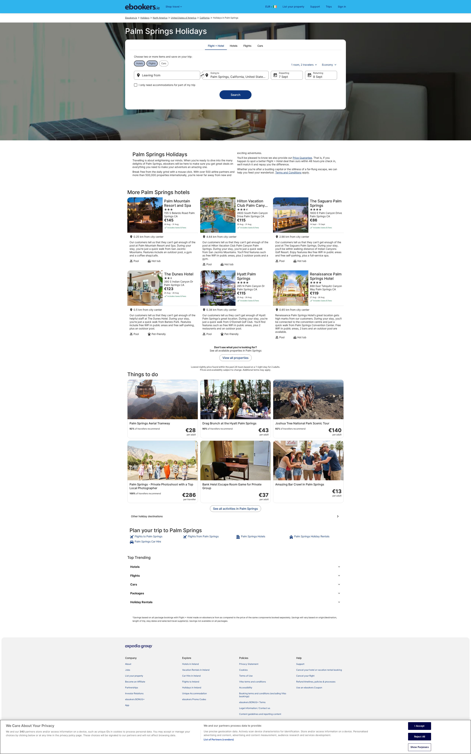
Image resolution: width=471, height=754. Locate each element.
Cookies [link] (243, 669)
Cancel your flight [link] (305, 675)
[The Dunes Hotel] (162, 305)
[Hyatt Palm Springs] (235, 305)
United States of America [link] (183, 17)
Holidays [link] (144, 17)
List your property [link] (134, 675)
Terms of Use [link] (246, 675)
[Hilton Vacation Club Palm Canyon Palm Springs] (235, 232)
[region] (235, 737)
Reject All (419, 736)
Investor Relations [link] (134, 693)
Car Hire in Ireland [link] (191, 675)
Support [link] (300, 664)
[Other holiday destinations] (235, 516)
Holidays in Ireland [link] (191, 687)
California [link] (205, 17)
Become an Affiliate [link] (135, 681)
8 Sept (317, 77)
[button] (235, 567)
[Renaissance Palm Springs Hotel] (308, 305)
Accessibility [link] (245, 687)
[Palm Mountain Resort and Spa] (162, 232)
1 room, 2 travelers (302, 64)
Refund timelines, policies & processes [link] (315, 681)
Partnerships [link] (131, 687)
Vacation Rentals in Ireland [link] (195, 669)
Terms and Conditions (288, 172)
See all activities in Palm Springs (235, 508)
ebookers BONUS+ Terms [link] (252, 702)
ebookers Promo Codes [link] (194, 699)
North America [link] (160, 17)
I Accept (419, 725)
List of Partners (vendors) (219, 739)
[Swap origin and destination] (202, 75)
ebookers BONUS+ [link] (135, 699)
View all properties (235, 358)
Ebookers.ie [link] (131, 17)
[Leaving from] (167, 75)
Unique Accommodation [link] (194, 693)
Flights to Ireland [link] (190, 681)
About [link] (128, 664)
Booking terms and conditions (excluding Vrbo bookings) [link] (262, 695)
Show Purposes (419, 747)
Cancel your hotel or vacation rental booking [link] (319, 669)
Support (315, 6)
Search (235, 95)
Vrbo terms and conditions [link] (252, 681)
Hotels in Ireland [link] (190, 664)
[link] (156, 537)
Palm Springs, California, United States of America (239, 77)
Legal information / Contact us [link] (254, 708)
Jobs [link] (127, 669)
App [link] (127, 705)
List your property (293, 6)
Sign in (342, 6)
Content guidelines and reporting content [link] (260, 714)
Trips (329, 6)
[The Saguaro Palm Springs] (308, 232)
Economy (327, 64)
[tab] (216, 46)
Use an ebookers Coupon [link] (309, 687)
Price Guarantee (302, 157)
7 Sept (283, 77)
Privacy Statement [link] (248, 664)
